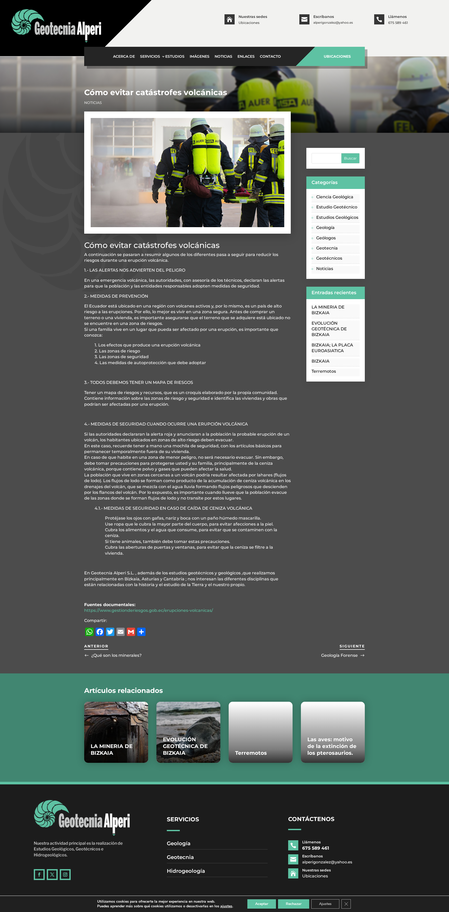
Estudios (174, 57)
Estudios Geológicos (337, 217)
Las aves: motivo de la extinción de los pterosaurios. (331, 746)
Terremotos (324, 371)
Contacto (270, 57)
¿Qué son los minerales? (116, 655)
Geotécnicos (329, 258)
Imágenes (199, 57)
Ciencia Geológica (334, 196)
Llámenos (397, 16)
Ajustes (325, 903)
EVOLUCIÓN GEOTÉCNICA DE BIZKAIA (329, 329)
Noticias (223, 57)
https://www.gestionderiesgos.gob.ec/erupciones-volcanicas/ (148, 610)
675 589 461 (398, 23)
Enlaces (246, 57)
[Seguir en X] (52, 874)
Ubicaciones (249, 23)
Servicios (150, 57)
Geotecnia (327, 248)
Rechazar (293, 903)
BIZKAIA (320, 361)
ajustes (226, 906)
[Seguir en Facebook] (39, 874)
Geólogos (326, 237)
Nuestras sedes (253, 16)
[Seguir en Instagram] (65, 874)
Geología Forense (339, 655)
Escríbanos (323, 16)
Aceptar (261, 903)
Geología (325, 227)
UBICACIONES (337, 56)
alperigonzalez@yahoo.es (333, 22)
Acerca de (124, 57)
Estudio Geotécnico (336, 207)
